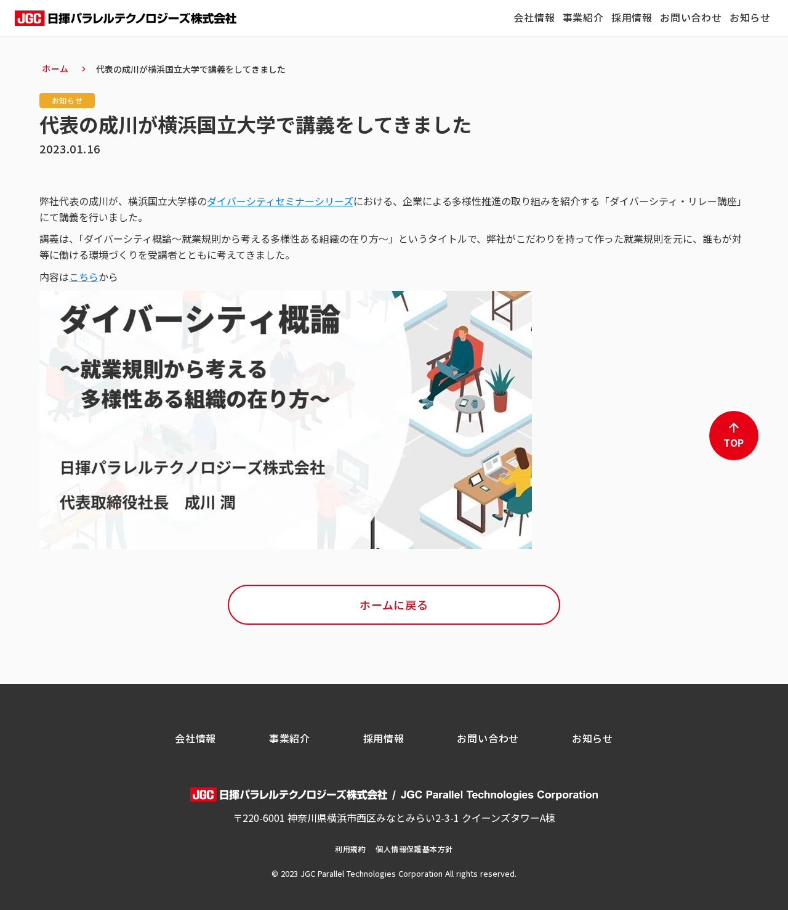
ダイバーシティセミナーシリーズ (280, 200)
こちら (83, 276)
